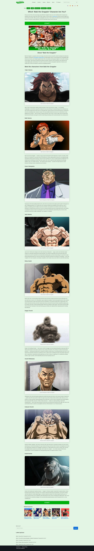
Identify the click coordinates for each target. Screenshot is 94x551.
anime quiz (55, 16)
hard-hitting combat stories (39, 57)
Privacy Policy (24, 546)
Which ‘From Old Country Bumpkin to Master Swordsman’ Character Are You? (31, 538)
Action (28, 8)
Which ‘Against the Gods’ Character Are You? (24, 544)
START (47, 23)
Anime (32, 8)
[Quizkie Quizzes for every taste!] (20, 2)
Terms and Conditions (20, 548)
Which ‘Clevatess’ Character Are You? (23, 540)
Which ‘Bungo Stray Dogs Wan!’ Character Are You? (26, 542)
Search (75, 528)
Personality (44, 8)
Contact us (18, 546)
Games (44, 2)
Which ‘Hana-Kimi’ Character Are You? (23, 536)
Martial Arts (37, 8)
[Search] (77, 2)
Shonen (49, 8)
